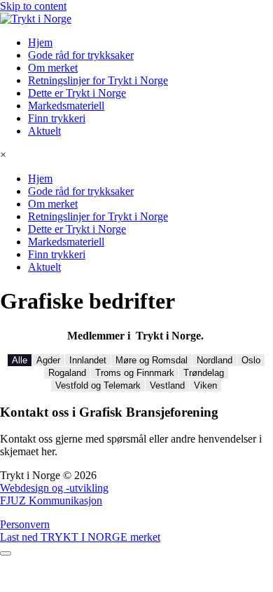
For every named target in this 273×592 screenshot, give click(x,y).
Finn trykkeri (56, 118)
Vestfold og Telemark (98, 385)
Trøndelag (203, 373)
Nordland (214, 360)
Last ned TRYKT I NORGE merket (80, 537)
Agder (48, 360)
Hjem (40, 42)
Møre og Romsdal (151, 360)
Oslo (250, 360)
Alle (19, 360)
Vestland (167, 385)
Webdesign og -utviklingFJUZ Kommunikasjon (54, 494)
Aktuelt (44, 131)
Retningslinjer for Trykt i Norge (98, 80)
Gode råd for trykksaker (81, 55)
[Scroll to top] (5, 553)
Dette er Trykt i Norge (77, 93)
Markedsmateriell (66, 106)
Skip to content (33, 6)
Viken (205, 385)
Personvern (25, 524)
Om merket (53, 68)
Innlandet (87, 360)
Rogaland (67, 373)
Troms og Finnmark (134, 373)
